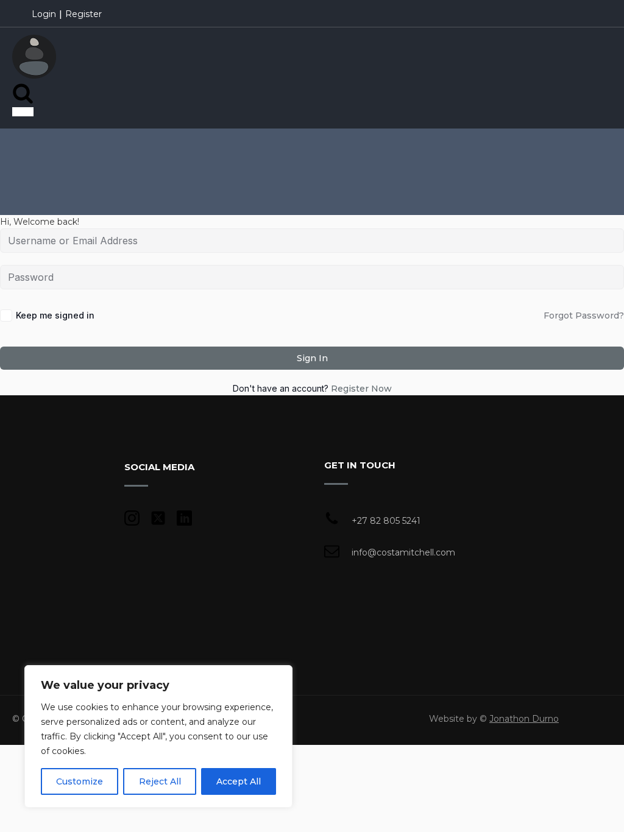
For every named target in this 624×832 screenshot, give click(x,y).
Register (83, 14)
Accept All (238, 781)
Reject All (160, 781)
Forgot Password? (584, 315)
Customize (79, 781)
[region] (158, 736)
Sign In (312, 358)
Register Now (361, 388)
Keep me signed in (55, 315)
